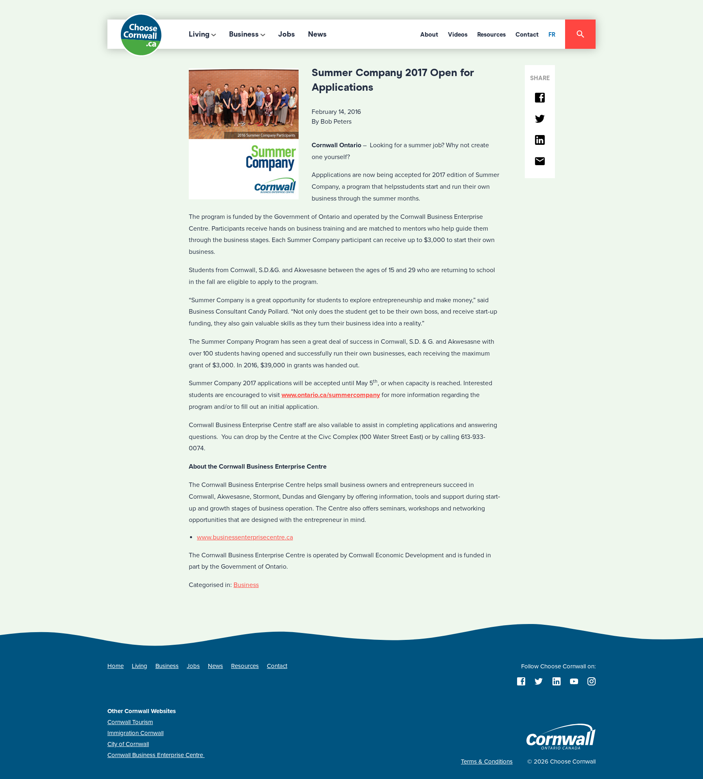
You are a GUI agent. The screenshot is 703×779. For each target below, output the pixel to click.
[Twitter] (540, 119)
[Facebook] (540, 98)
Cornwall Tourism (130, 722)
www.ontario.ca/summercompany (331, 395)
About (429, 34)
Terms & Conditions (487, 761)
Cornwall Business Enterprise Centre (156, 755)
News (317, 34)
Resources (491, 34)
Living (199, 34)
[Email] (540, 161)
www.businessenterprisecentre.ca (245, 537)
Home (115, 666)
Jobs (286, 34)
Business (244, 34)
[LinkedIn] (540, 140)
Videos (457, 34)
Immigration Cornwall (135, 733)
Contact (527, 34)
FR (551, 34)
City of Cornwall (128, 744)
